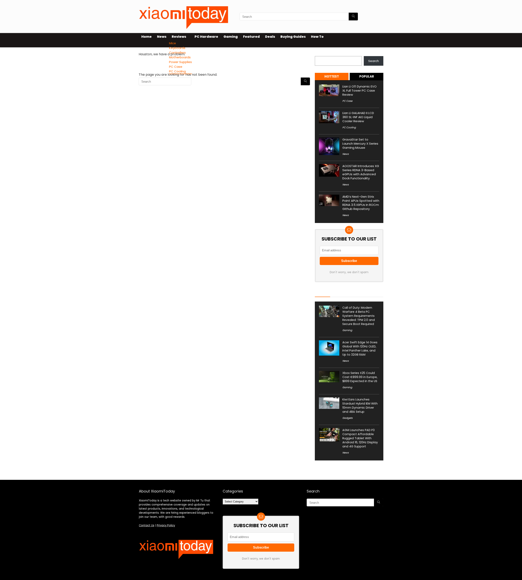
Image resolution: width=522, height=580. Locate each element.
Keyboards (177, 48)
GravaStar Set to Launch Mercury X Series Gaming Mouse (360, 143)
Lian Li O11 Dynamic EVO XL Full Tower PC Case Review (359, 90)
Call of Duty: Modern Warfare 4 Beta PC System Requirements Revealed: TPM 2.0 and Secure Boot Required (358, 316)
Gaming (230, 36)
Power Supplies (180, 62)
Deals (270, 36)
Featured (251, 36)
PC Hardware (206, 36)
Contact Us (146, 525)
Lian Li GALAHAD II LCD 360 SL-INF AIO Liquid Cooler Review (358, 117)
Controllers (177, 52)
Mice (172, 43)
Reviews (179, 36)
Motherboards (180, 57)
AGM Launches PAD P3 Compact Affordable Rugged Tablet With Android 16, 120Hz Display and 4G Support (360, 438)
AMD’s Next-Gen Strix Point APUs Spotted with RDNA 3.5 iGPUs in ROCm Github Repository (360, 202)
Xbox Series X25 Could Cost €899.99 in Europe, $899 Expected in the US (359, 377)
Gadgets (347, 418)
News (161, 36)
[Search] (353, 16)
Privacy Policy (166, 525)
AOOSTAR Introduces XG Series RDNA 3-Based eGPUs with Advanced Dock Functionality (360, 172)
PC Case (175, 66)
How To (317, 36)
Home (146, 36)
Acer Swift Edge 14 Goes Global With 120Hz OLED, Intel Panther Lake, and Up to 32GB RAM (359, 348)
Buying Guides (293, 36)
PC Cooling (177, 71)
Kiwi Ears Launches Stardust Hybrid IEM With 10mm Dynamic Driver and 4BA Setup (360, 405)
